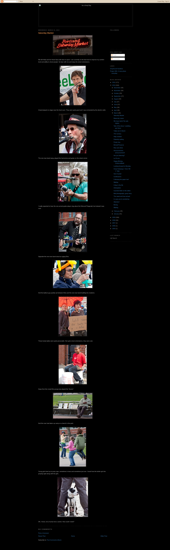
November (117, 90)
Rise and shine (118, 148)
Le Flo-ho (117, 158)
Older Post (104, 536)
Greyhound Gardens (116, 68)
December (117, 87)
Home (73, 536)
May (115, 107)
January (116, 214)
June (115, 104)
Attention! (117, 202)
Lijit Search (113, 238)
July (115, 102)
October (116, 93)
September (117, 96)
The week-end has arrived (122, 196)
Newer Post (41, 536)
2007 (114, 223)
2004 (114, 228)
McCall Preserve (119, 145)
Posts (114, 55)
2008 (114, 220)
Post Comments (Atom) (54, 540)
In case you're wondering (121, 199)
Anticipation (117, 188)
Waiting (116, 182)
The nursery (117, 133)
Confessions (117, 176)
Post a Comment (43, 533)
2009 (114, 217)
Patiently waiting (119, 139)
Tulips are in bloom (119, 131)
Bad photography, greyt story (123, 193)
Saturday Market (46, 33)
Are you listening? (119, 155)
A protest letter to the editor (122, 190)
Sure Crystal (117, 174)
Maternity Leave (119, 118)
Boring (116, 205)
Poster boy (117, 142)
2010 (114, 85)
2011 (114, 82)
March (116, 113)
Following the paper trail (121, 179)
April (115, 110)
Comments (116, 59)
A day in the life (118, 185)
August (116, 99)
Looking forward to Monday (122, 166)
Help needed (118, 136)
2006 (114, 226)
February (117, 211)
